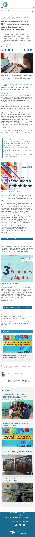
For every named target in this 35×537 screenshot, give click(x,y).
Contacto (18, 521)
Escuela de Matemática (10, 84)
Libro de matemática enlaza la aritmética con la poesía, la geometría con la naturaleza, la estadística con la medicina (17, 452)
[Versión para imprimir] (2, 50)
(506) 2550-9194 (24, 515)
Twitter (16, 525)
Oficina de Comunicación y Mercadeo (17, 512)
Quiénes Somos (27, 7)
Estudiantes (4, 367)
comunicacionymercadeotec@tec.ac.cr (22, 517)
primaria (10, 367)
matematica (7, 366)
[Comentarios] (12, 50)
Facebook (12, 525)
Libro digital (14, 366)
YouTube (24, 525)
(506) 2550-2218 (15, 515)
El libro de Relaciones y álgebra (10, 246)
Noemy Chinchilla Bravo (17, 44)
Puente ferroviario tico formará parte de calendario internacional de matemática (15, 479)
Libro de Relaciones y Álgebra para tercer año (17, 307)
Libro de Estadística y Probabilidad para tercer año (17, 239)
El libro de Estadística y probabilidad (12, 195)
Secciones (25, 521)
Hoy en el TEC (5, 5)
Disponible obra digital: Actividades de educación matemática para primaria (15, 424)
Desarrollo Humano (7, 47)
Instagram (20, 525)
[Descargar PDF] (6, 50)
